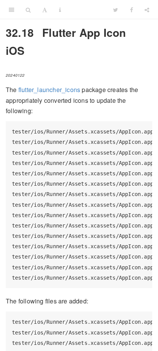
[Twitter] (115, 9)
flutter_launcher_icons (49, 89)
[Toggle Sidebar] (11, 9)
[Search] (28, 9)
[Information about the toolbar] (60, 9)
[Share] (147, 9)
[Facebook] (131, 9)
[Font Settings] (44, 9)
